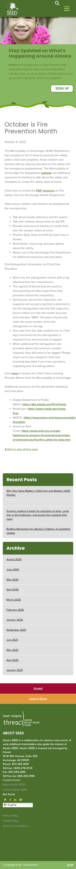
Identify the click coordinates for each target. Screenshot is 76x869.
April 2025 (12, 660)
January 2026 (14, 619)
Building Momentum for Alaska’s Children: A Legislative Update (38, 531)
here (15, 373)
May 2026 (12, 579)
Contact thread (11, 780)
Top (69, 864)
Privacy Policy (10, 815)
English (11, 804)
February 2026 (15, 609)
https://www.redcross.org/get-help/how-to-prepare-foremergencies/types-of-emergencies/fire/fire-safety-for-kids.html (42, 435)
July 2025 (12, 639)
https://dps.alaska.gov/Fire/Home (44, 404)
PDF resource (45, 191)
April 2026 (12, 589)
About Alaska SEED (14, 784)
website (46, 173)
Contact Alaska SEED (15, 789)
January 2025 (14, 670)
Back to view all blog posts (22, 449)
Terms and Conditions (15, 826)
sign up (62, 89)
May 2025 (12, 650)
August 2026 (14, 559)
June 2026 (12, 569)
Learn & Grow (38, 699)
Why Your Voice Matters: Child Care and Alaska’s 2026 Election (38, 492)
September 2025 (16, 630)
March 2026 (13, 599)
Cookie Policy (10, 820)
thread (38, 688)
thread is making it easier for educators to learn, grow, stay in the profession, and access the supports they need (37, 515)
